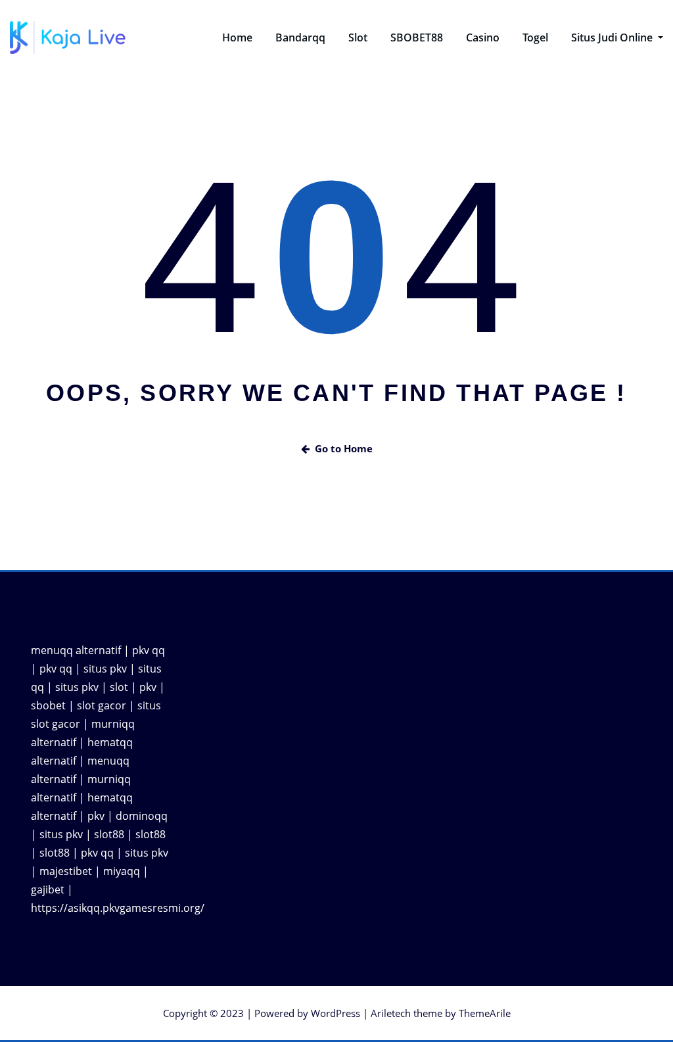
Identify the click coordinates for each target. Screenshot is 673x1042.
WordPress (335, 1013)
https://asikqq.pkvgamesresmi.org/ (117, 908)
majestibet (65, 871)
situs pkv (105, 668)
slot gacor (101, 705)
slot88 (109, 834)
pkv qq (148, 650)
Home (237, 37)
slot (119, 687)
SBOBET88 (416, 37)
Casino (482, 37)
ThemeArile (485, 1013)
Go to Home (344, 448)
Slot (357, 37)
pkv (147, 687)
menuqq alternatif (76, 650)
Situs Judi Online (613, 37)
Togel (535, 37)
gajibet (47, 889)
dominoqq (142, 816)
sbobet (48, 705)
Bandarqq (300, 37)
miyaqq (121, 871)
